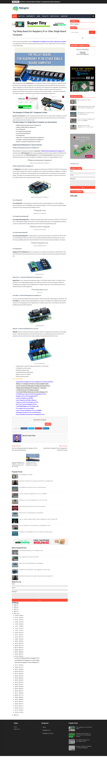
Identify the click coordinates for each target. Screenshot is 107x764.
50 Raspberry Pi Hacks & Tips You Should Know (32, 487)
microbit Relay (24, 38)
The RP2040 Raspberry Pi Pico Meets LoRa (31, 550)
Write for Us (17, 729)
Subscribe (64, 16)
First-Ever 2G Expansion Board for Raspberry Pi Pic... (27, 658)
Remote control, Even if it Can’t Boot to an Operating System (83, 735)
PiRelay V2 (17, 169)
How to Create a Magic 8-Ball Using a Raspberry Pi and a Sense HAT (38, 519)
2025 (15, 607)
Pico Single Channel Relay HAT (23, 131)
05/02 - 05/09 (18, 686)
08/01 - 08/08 (18, 652)
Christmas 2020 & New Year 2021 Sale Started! (32, 506)
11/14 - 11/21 (18, 628)
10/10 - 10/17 (18, 637)
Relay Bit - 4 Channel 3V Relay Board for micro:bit (28, 141)
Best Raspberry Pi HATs (25, 474)
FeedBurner (86, 54)
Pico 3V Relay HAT (20, 129)
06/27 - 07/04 (18, 669)
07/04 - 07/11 (18, 667)
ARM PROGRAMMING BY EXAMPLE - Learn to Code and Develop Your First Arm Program (18, 464)
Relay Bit (15, 332)
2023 (15, 609)
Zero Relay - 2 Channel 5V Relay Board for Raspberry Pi (29, 139)
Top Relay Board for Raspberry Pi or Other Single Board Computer (32, 464)
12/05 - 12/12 (18, 622)
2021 (15, 613)
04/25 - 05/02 (18, 688)
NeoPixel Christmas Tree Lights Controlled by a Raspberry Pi (36, 481)
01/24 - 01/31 (18, 708)
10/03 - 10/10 (18, 639)
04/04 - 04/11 (18, 695)
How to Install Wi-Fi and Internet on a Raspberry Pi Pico (34, 525)
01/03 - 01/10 (18, 712)
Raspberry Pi (30, 16)
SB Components (26, 153)
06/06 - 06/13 (18, 676)
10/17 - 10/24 (18, 634)
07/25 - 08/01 (18, 654)
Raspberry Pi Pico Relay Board (21, 252)
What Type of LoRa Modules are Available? (31, 512)
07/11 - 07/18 (18, 665)
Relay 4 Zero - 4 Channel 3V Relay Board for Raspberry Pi (30, 137)
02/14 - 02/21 (18, 706)
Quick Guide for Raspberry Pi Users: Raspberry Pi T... (27, 662)
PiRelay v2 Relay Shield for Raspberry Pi (26, 127)
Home (14, 16)
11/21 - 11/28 (18, 626)
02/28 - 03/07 (18, 703)
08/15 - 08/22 (18, 647)
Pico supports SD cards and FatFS (29, 556)
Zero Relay (15, 300)
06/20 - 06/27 (18, 671)
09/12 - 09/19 (18, 643)
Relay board (36, 38)
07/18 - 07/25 (18, 656)
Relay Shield (43, 38)
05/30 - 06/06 (18, 678)
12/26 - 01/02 (18, 615)
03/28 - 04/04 (18, 697)
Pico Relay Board (20, 135)
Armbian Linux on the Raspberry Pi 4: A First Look (33, 500)
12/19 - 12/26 (18, 617)
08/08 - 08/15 (18, 649)
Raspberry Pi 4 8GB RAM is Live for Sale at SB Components (35, 531)
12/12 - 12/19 (18, 619)
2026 (15, 605)
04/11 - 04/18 (18, 693)
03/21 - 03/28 (18, 699)
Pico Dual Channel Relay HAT (23, 133)
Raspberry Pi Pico (48, 733)
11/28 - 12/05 (18, 624)
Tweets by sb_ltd (74, 163)
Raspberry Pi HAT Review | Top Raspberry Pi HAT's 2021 (34, 569)
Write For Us (54, 16)
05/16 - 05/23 (18, 682)
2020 (15, 715)
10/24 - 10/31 (18, 632)
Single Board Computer (51, 38)
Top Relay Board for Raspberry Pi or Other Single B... (27, 660)
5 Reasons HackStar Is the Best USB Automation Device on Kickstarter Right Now (44, 2)
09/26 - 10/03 (18, 641)
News (38, 16)
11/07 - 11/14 (18, 630)
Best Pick (21, 16)
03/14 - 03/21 (18, 701)
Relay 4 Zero (16, 280)
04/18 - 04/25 (18, 691)
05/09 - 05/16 (18, 684)
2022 (15, 611)
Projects (45, 16)
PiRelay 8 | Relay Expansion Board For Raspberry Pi (28, 125)
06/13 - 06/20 (18, 673)
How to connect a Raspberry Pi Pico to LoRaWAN (33, 493)
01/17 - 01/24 (18, 710)
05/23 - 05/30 (18, 680)
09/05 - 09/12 (18, 645)
